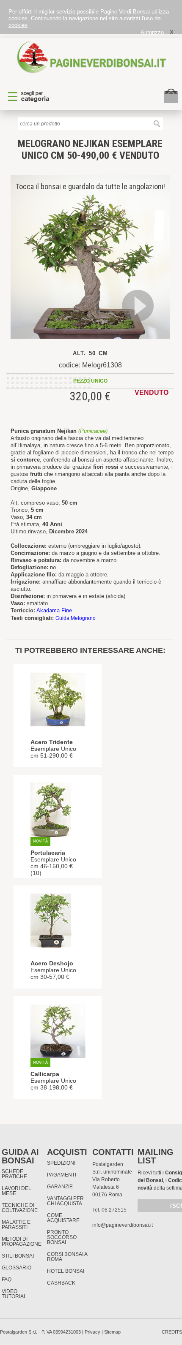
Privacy (92, 1331)
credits (172, 1331)
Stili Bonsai (18, 1256)
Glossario (16, 1268)
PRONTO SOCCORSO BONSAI (62, 1237)
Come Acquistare (63, 1217)
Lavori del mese (16, 1190)
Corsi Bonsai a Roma (67, 1256)
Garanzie (60, 1187)
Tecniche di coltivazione (20, 1207)
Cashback (61, 1283)
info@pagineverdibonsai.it (122, 1225)
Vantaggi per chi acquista (65, 1201)
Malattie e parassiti (16, 1224)
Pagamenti (61, 1175)
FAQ (6, 1280)
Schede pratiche (14, 1173)
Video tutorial (14, 1293)
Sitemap (112, 1331)
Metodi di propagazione (21, 1241)
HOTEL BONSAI (65, 1271)
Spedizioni (61, 1163)
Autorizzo (152, 32)
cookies (18, 25)
